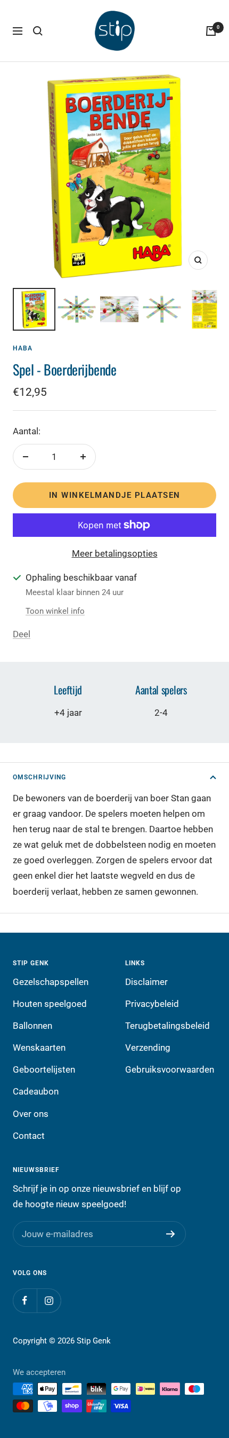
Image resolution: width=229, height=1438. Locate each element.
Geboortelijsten (44, 1069)
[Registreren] (170, 1234)
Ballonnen (32, 1025)
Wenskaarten (39, 1047)
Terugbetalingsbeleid (167, 1025)
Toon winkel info (55, 611)
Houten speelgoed (50, 1003)
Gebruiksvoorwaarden (169, 1069)
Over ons (30, 1113)
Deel (21, 634)
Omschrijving (39, 777)
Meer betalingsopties (115, 553)
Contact (29, 1135)
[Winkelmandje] (211, 31)
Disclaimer (146, 981)
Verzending (147, 1047)
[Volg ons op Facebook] (25, 1300)
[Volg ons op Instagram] (49, 1300)
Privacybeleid (152, 1003)
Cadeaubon (36, 1091)
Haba (22, 348)
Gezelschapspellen (50, 981)
